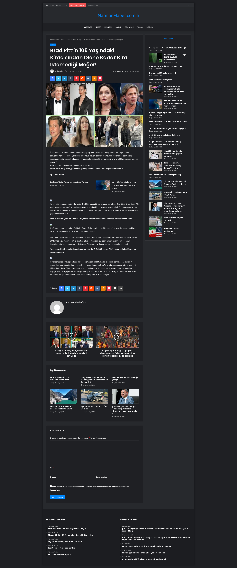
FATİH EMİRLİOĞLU (61, 71)
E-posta (54, 477)
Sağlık (118, 27)
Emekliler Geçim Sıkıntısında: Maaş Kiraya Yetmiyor (172, 165)
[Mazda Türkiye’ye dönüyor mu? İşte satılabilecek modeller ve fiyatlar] (155, 89)
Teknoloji (129, 27)
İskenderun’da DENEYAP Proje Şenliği (125, 378)
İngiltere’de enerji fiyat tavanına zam (101, 5)
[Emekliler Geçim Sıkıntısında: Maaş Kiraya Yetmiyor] (155, 166)
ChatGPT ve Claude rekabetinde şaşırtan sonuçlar (174, 153)
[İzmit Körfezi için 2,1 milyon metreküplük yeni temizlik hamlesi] (103, 185)
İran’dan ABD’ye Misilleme (171, 230)
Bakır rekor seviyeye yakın (160, 79)
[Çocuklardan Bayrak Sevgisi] (155, 221)
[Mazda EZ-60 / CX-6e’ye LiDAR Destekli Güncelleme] (155, 58)
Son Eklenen (167, 38)
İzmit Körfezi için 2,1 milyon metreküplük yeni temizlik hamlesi (124, 185)
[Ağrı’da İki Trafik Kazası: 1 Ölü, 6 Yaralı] (94, 396)
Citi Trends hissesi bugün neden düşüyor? (167, 128)
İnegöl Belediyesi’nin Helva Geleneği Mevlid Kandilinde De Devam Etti (94, 379)
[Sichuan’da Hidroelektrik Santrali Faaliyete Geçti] (63, 396)
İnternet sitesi (101, 477)
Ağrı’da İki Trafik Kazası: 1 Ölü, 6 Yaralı (94, 407)
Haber (98, 27)
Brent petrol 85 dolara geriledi (162, 73)
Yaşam (140, 27)
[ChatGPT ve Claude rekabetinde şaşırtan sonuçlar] (155, 154)
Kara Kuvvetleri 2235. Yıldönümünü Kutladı (59, 378)
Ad (52, 468)
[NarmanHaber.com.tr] (118, 15)
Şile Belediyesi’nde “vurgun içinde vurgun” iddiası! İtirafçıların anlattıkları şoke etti (124, 410)
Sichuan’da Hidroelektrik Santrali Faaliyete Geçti (61, 407)
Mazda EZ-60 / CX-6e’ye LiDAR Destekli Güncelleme (175, 57)
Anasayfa (88, 27)
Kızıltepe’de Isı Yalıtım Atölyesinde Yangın (69, 182)
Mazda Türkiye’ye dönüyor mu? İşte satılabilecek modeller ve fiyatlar (174, 90)
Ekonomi (108, 27)
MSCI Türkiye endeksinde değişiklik (164, 135)
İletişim (150, 27)
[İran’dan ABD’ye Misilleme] (155, 232)
